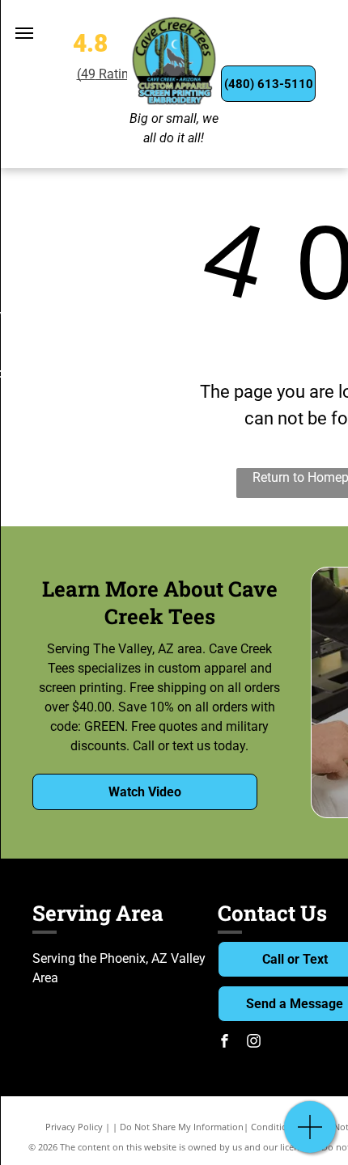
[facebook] (224, 1042)
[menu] (24, 33)
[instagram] (253, 1042)
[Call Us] (310, 1135)
